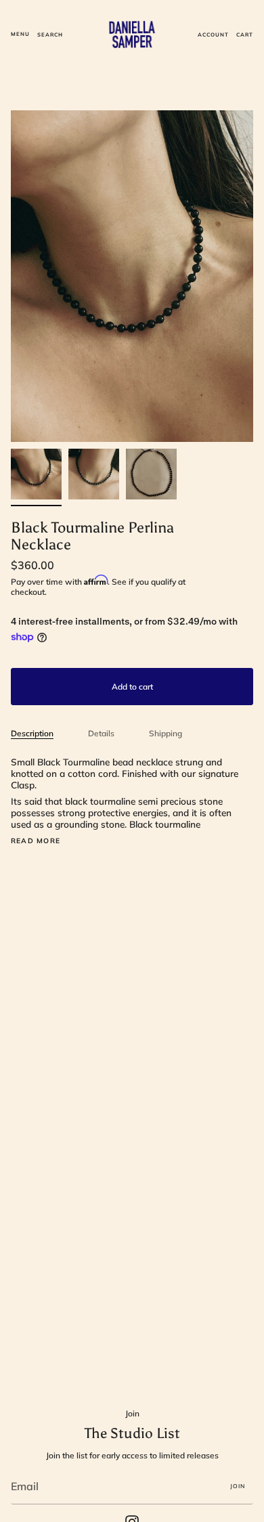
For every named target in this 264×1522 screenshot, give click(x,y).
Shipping (165, 733)
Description (32, 733)
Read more (35, 841)
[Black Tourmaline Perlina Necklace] (36, 474)
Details (101, 733)
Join (237, 1486)
